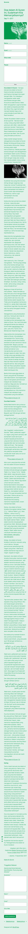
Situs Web (7, 908)
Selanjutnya (21, 921)
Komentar (7, 875)
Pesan (6, 65)
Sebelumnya (10, 921)
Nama (8, 43)
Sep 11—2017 (8, 18)
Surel (8, 50)
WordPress (16, 927)
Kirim (15, 84)
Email (6, 901)
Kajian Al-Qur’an (9, 860)
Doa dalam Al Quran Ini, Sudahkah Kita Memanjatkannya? (14, 13)
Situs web (7, 58)
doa (17, 373)
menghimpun (16, 326)
